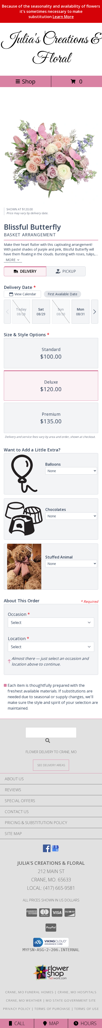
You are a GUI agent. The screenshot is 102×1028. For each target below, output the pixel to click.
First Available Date (62, 294)
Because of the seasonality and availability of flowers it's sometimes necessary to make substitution (51, 11)
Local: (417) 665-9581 (51, 888)
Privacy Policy (16, 1009)
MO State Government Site (71, 1000)
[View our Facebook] (47, 850)
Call (18, 1023)
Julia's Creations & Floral (51, 49)
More (10, 259)
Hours (87, 1023)
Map (53, 1023)
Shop (28, 81)
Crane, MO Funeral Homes (29, 992)
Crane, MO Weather (24, 1000)
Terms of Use (86, 1009)
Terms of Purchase (52, 1009)
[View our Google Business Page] (55, 850)
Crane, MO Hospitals (77, 992)
